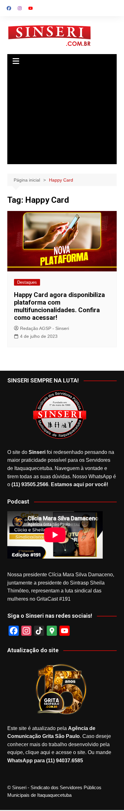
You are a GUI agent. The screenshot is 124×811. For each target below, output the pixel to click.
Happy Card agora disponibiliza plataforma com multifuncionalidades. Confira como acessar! (59, 306)
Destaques (27, 282)
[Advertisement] (62, 116)
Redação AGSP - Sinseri (44, 328)
